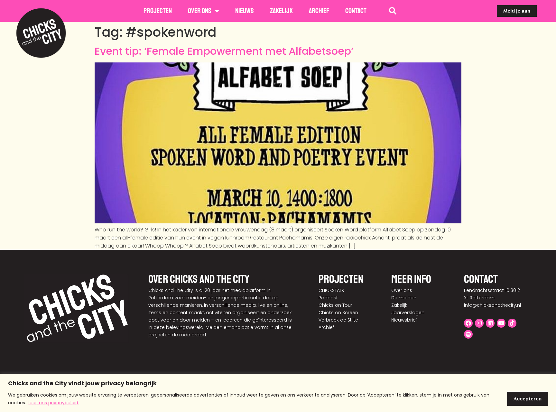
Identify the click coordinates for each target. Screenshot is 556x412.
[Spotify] (468, 334)
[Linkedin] (490, 323)
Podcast (328, 298)
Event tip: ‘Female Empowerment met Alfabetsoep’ (224, 51)
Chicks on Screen (338, 312)
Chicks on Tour (335, 305)
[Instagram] (479, 323)
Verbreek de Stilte (338, 320)
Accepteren (528, 399)
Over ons (199, 10)
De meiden (403, 298)
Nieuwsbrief (404, 320)
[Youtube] (501, 323)
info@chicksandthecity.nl (492, 305)
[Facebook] (468, 323)
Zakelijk (281, 10)
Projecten (158, 10)
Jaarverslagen (407, 312)
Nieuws (244, 10)
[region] (278, 393)
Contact (355, 10)
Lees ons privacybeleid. (53, 402)
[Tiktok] (512, 323)
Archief (319, 10)
